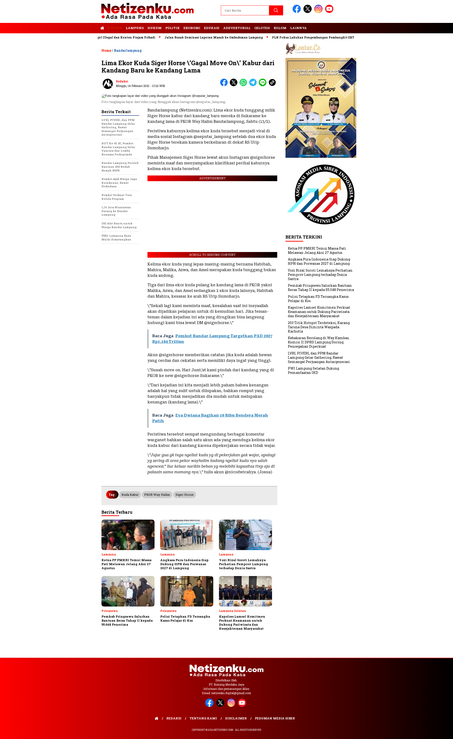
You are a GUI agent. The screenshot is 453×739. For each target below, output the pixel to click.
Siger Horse (185, 494)
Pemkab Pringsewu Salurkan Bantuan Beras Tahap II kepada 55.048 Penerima (321, 287)
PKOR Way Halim (157, 494)
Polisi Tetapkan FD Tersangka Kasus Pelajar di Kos (318, 298)
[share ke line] (263, 85)
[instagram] (319, 12)
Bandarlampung (128, 50)
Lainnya (298, 28)
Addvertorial (237, 28)
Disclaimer (236, 718)
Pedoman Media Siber (275, 718)
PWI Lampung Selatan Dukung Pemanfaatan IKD (313, 370)
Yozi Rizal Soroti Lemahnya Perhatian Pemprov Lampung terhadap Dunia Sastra (320, 274)
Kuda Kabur (130, 494)
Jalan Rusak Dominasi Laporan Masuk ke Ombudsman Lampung (196, 37)
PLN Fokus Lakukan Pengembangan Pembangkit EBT (295, 37)
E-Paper (115, 28)
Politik (172, 28)
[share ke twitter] (234, 85)
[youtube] (330, 12)
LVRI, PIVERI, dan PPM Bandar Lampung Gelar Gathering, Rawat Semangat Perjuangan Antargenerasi (319, 357)
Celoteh (262, 28)
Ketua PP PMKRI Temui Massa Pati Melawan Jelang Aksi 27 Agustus (317, 250)
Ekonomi (192, 28)
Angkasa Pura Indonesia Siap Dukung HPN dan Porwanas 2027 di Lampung (319, 261)
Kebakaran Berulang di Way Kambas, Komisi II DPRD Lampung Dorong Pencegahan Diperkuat (318, 342)
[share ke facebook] (225, 85)
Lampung (135, 28)
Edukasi (211, 28)
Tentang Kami (203, 718)
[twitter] (308, 12)
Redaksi (122, 81)
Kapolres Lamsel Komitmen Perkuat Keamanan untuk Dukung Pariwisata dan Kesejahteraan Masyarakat (319, 311)
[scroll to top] (435, 731)
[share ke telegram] (254, 85)
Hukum (154, 28)
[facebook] (297, 12)
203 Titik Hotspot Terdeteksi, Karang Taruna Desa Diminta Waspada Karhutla (319, 326)
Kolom (280, 28)
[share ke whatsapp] (244, 85)
